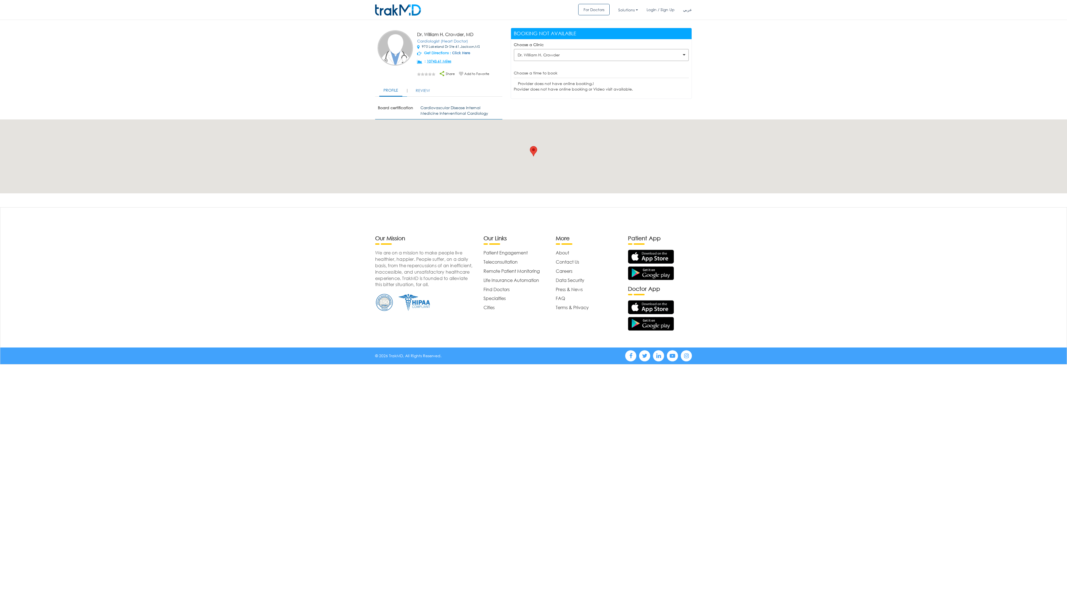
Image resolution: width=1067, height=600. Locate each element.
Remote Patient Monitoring (511, 271)
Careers (564, 271)
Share (450, 73)
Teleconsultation (500, 262)
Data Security (570, 280)
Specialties (494, 298)
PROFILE (390, 90)
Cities (489, 307)
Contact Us (567, 262)
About (562, 253)
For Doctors (594, 9)
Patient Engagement (505, 253)
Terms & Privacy (572, 307)
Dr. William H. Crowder (539, 55)
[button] (533, 151)
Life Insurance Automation (511, 280)
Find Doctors (496, 289)
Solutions (626, 9)
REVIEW (423, 90)
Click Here (461, 53)
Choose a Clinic (529, 44)
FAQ (560, 298)
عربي (687, 9)
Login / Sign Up (661, 9)
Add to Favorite (476, 73)
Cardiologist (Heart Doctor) (442, 41)
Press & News (569, 289)
